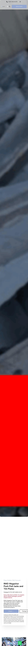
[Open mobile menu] (7, 6)
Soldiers (9, 580)
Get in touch (19, 6)
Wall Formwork (16, 580)
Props (5, 580)
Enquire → (11, 611)
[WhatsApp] (21, 1)
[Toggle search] (9, 6)
